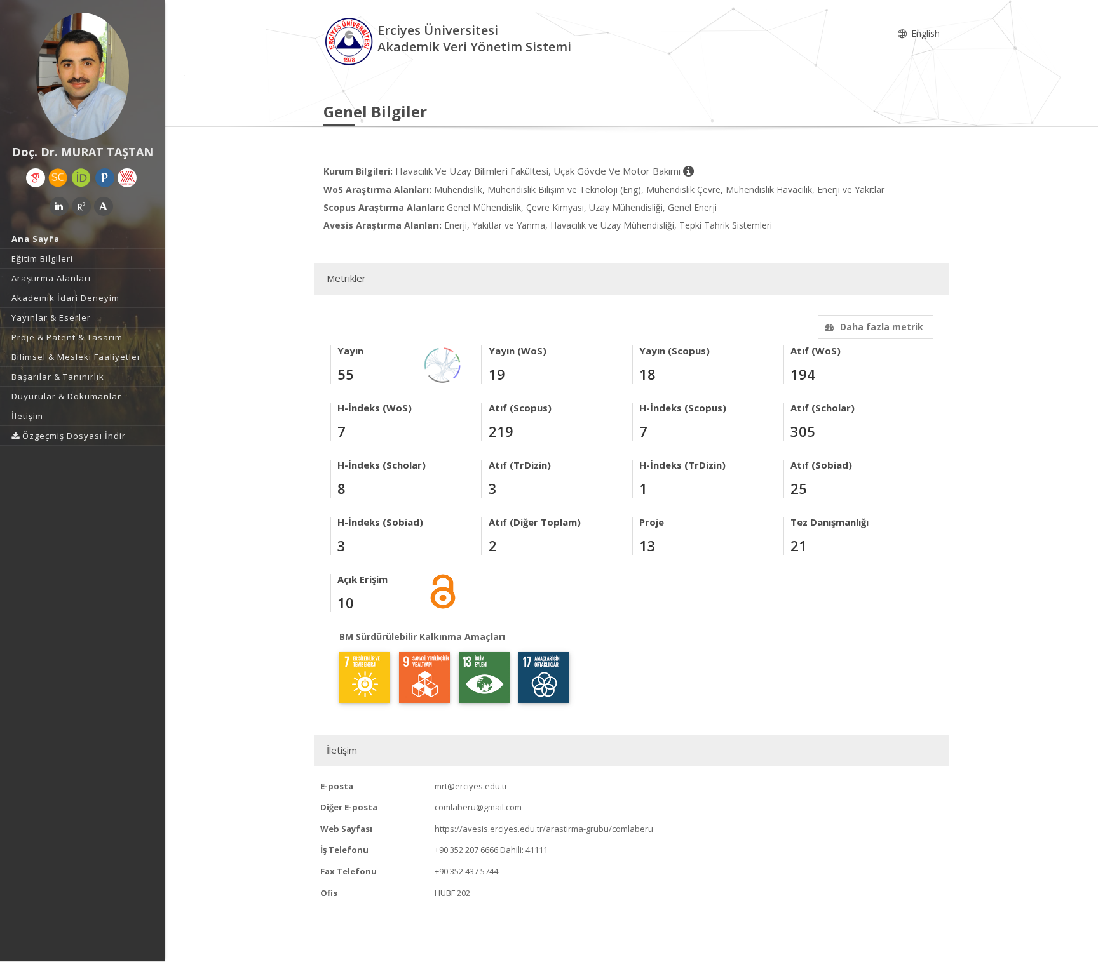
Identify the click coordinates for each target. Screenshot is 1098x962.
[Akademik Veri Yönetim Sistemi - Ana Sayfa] (350, 40)
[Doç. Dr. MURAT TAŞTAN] (82, 76)
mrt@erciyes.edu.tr (471, 786)
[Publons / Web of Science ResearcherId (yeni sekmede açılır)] (104, 177)
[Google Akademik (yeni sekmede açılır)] (35, 177)
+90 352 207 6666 (466, 849)
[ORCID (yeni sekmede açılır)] (81, 177)
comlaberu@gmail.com (478, 807)
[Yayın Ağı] (443, 364)
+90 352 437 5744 (466, 871)
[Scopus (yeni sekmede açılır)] (57, 177)
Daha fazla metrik (881, 327)
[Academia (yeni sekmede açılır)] (103, 206)
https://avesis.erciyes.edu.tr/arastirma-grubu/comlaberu (544, 828)
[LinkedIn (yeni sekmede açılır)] (59, 206)
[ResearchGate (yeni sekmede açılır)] (81, 206)
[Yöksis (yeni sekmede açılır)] (127, 177)
